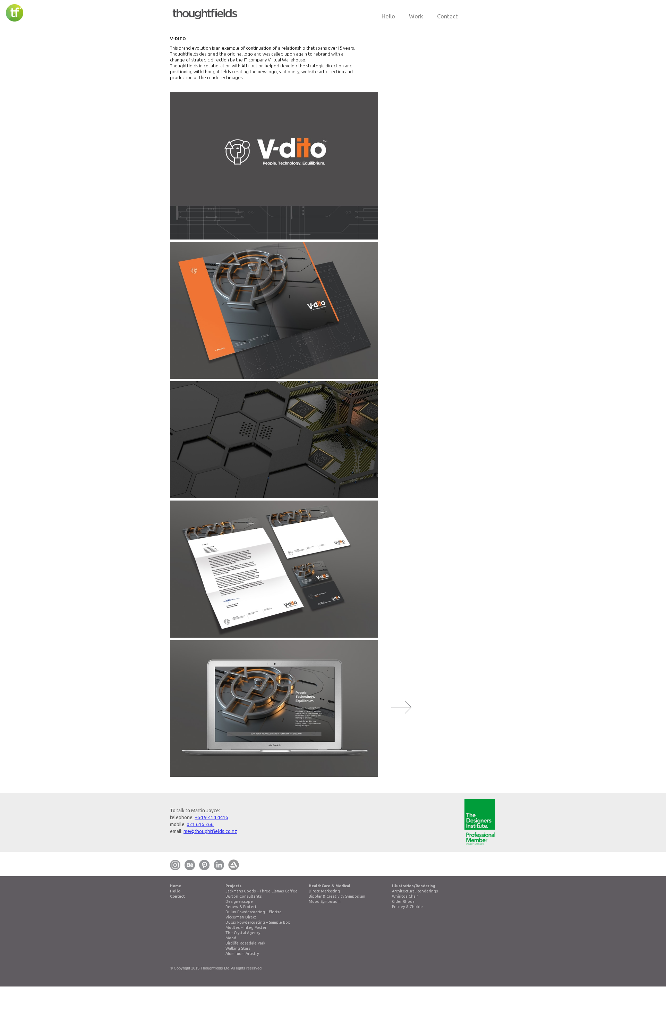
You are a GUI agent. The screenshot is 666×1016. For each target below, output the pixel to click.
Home (175, 886)
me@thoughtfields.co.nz (210, 831)
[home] (204, 11)
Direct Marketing (324, 891)
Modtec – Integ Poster (245, 927)
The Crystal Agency (242, 933)
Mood (230, 938)
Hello (175, 891)
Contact (177, 896)
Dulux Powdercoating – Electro (253, 912)
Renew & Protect (241, 907)
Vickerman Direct (240, 917)
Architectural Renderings (415, 891)
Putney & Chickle (407, 907)
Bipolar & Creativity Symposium (337, 896)
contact (447, 16)
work (416, 16)
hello (388, 16)
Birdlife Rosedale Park (245, 943)
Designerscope (239, 901)
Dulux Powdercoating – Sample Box (257, 922)
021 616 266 (200, 824)
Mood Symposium (325, 901)
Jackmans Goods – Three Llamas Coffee (261, 891)
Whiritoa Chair (405, 896)
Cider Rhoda (403, 901)
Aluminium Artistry (242, 953)
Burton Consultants (243, 896)
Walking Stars (237, 948)
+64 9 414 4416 (211, 817)
